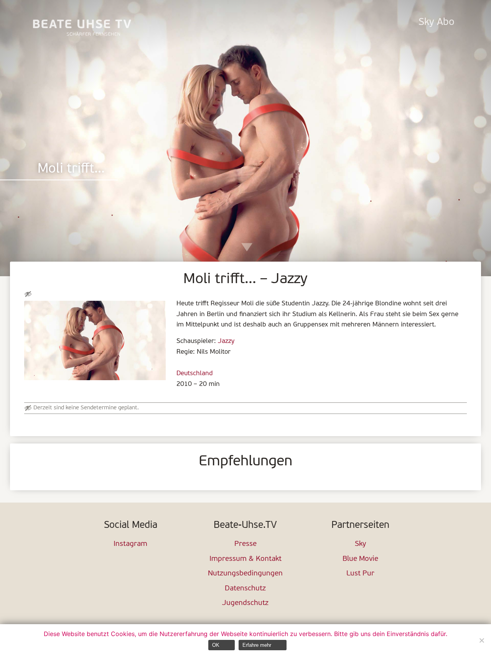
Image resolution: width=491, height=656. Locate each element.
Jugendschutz (245, 603)
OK (215, 645)
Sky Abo (436, 22)
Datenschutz (245, 588)
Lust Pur (360, 573)
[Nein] (481, 640)
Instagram (130, 544)
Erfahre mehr (256, 645)
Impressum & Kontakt (245, 559)
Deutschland (194, 373)
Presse (245, 544)
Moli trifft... (71, 169)
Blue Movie (360, 559)
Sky (360, 544)
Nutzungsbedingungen (245, 573)
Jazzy (226, 341)
